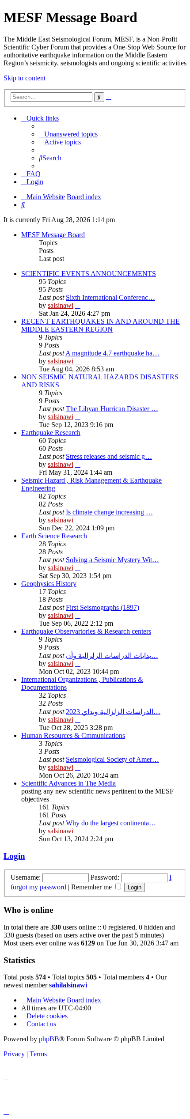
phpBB (49, 1039)
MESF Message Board (53, 234)
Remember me (92, 887)
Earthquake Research (50, 432)
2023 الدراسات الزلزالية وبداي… (113, 711)
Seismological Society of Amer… (112, 759)
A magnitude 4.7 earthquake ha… (112, 353)
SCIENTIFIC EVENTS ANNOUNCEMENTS (88, 273)
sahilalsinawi (68, 985)
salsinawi (60, 305)
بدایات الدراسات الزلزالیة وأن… (112, 655)
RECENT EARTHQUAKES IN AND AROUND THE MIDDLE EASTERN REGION (100, 325)
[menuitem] (68, 134)
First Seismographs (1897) (102, 607)
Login (14, 856)
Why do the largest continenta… (111, 823)
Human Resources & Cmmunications (73, 735)
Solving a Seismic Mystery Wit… (112, 559)
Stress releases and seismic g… (109, 456)
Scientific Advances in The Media (68, 783)
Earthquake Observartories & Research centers (86, 631)
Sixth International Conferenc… (110, 297)
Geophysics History (48, 583)
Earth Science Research (54, 536)
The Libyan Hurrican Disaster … (112, 408)
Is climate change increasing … (109, 512)
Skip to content (25, 78)
